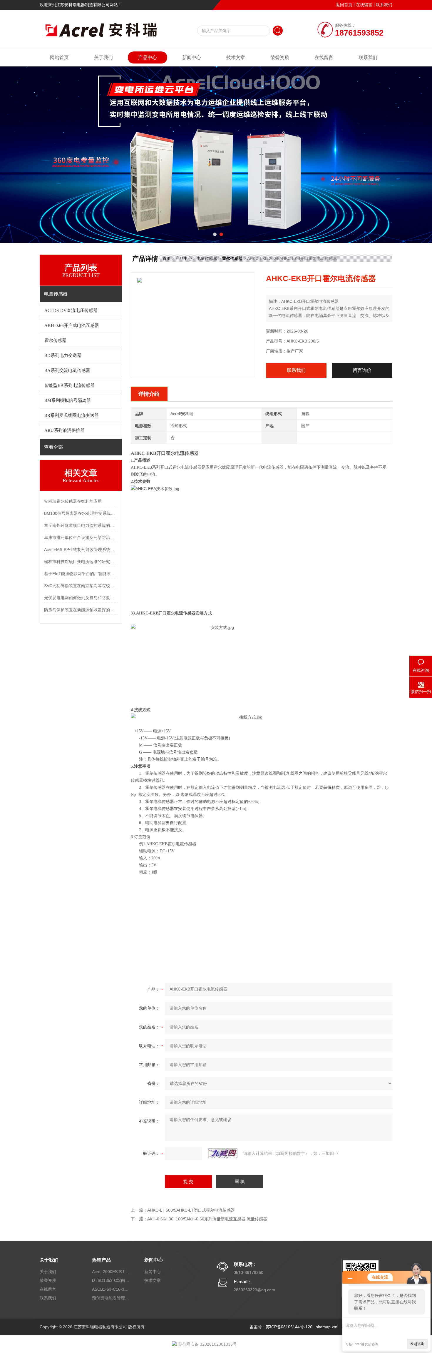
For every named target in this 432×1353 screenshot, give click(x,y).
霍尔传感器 (55, 340)
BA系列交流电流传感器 (67, 370)
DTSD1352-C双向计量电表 (111, 1280)
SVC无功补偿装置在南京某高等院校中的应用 (81, 585)
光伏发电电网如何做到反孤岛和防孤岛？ (81, 597)
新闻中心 (191, 57)
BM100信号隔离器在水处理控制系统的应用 (81, 513)
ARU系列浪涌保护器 (64, 430)
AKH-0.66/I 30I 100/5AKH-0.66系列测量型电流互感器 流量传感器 (207, 1219)
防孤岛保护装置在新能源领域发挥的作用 (81, 609)
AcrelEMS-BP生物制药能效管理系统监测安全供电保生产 (81, 549)
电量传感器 (207, 258)
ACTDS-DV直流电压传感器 (71, 310)
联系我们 (384, 4)
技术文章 (235, 57)
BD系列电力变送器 (62, 355)
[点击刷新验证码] (222, 1153)
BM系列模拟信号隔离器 (67, 400)
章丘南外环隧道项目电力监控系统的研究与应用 (81, 525)
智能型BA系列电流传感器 (69, 385)
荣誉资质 (279, 57)
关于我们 (103, 57)
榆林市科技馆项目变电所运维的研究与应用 (81, 561)
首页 (167, 258)
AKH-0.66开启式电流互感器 (71, 325)
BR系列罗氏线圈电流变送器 (71, 415)
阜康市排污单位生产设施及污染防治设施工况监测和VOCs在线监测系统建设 (81, 537)
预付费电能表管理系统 (111, 1298)
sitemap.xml (327, 1326)
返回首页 (344, 4)
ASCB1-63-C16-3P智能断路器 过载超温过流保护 (111, 1289)
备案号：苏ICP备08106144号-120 (281, 1326)
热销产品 (101, 1259)
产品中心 (147, 57)
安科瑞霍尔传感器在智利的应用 (73, 501)
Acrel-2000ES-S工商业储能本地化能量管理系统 (111, 1271)
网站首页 (59, 57)
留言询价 (362, 370)
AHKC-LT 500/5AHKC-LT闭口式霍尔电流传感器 (191, 1210)
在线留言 (364, 4)
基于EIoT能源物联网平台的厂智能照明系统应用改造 (81, 573)
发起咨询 (417, 1344)
